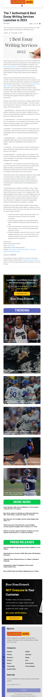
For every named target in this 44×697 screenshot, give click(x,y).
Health (27, 651)
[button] (37, 24)
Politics (9, 654)
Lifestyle (28, 654)
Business (10, 657)
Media (27, 657)
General (9, 651)
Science (9, 660)
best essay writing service (11, 66)
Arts (26, 660)
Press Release (30, 666)
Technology (11, 666)
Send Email (11, 245)
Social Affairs (11, 669)
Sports (9, 663)
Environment (29, 663)
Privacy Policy (18, 694)
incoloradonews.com (20, 696)
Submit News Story (22, 293)
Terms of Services (28, 694)
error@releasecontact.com (30, 260)
